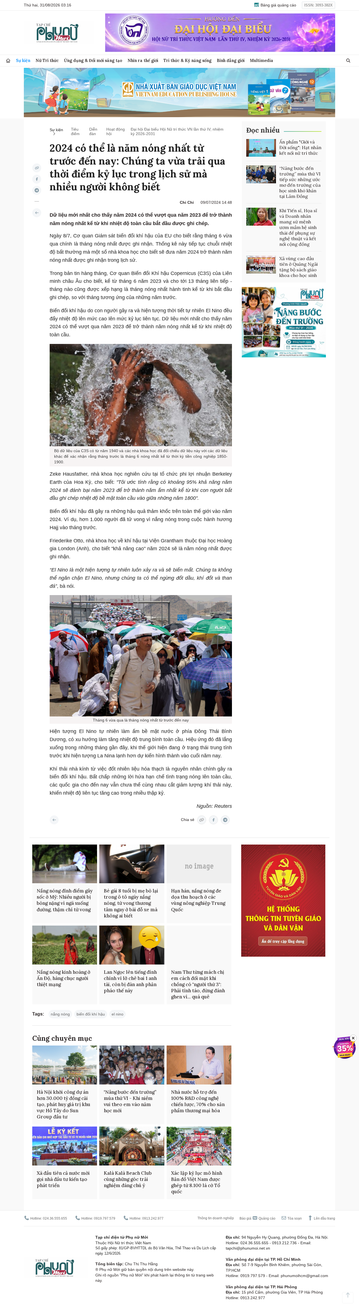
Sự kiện (23, 60)
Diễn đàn (93, 131)
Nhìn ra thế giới (143, 60)
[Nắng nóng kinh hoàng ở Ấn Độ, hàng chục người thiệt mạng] (64, 945)
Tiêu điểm (75, 131)
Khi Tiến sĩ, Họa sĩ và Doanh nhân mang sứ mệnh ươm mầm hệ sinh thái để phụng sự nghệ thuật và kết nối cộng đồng (298, 227)
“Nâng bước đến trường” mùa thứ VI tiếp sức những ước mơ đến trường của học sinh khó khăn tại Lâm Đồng (300, 182)
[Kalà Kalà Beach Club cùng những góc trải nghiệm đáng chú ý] (131, 1146)
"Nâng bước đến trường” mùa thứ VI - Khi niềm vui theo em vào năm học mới (130, 1101)
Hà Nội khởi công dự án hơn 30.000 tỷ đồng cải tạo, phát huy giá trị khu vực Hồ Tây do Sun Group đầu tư (63, 1104)
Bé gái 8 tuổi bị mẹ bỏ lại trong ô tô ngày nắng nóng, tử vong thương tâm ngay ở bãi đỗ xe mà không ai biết (131, 903)
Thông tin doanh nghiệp (215, 1218)
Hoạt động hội (115, 131)
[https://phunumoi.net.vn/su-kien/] (36, 212)
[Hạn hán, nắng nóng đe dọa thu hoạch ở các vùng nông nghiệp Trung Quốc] (199, 864)
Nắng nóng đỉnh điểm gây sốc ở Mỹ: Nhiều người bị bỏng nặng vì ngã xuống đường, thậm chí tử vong (65, 900)
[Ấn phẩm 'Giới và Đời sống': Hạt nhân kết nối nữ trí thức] (261, 148)
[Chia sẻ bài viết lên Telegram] (36, 190)
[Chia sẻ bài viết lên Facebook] (36, 179)
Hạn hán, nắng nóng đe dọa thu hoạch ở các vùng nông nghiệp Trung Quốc (198, 900)
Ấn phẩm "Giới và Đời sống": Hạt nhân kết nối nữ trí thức (300, 147)
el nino (117, 1014)
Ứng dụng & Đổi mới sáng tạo (93, 60)
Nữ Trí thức (47, 60)
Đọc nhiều (263, 130)
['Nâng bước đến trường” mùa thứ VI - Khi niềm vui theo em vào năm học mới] (131, 1065)
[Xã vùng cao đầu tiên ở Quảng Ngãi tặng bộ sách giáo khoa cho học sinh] (261, 265)
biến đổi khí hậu (91, 1014)
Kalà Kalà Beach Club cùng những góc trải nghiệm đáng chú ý (128, 1179)
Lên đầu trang (324, 1218)
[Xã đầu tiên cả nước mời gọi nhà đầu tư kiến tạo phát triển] (64, 1146)
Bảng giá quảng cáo (277, 5)
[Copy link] (36, 167)
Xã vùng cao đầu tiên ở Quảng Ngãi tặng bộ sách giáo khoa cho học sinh (298, 267)
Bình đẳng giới (231, 60)
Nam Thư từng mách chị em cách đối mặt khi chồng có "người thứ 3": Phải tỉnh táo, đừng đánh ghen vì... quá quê (198, 984)
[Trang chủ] (8, 61)
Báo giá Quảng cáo (257, 1218)
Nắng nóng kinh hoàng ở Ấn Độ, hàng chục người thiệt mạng (63, 978)
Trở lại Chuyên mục (54, 819)
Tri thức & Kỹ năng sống (187, 60)
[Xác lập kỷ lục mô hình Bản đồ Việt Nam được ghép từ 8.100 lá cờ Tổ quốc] (199, 1146)
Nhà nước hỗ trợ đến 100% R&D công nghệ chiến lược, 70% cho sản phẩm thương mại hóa (198, 1101)
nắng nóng (60, 1014)
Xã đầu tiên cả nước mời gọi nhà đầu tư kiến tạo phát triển (63, 1179)
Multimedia (261, 60)
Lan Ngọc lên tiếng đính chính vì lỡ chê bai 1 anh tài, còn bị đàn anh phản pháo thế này (130, 981)
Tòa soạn (294, 1218)
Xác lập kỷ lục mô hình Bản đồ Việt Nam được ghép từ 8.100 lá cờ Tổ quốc (196, 1182)
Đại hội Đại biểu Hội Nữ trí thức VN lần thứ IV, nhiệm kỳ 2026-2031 (177, 131)
